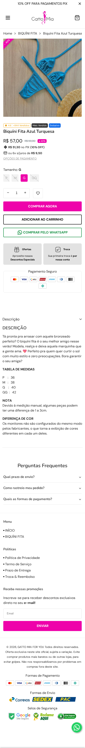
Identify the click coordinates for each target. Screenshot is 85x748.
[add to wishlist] (38, 193)
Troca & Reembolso (19, 577)
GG (34, 178)
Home (7, 33)
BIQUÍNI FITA (27, 33)
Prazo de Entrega (17, 570)
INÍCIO (9, 530)
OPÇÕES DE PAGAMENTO (20, 158)
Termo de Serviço (17, 564)
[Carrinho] (77, 17)
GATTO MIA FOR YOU (31, 647)
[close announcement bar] (80, 3)
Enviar (42, 626)
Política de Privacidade (22, 558)
